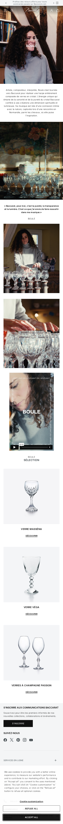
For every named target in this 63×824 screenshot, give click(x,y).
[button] (6, 3)
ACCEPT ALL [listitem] (31, 817)
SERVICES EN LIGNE (13, 760)
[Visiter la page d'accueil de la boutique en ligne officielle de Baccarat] (31, 10)
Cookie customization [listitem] (31, 801)
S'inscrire (18, 723)
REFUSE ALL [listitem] (31, 808)
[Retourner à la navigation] (5, 10)
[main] (31, 354)
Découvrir (32, 536)
